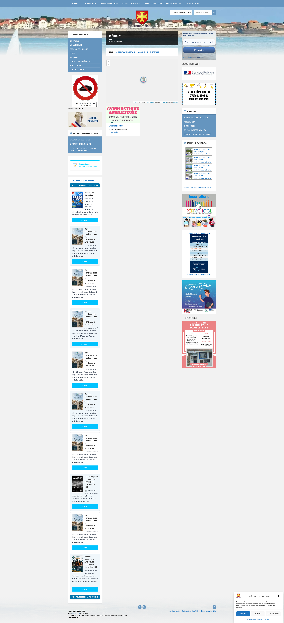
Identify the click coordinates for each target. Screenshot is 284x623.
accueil (111, 41)
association (143, 52)
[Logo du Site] (142, 26)
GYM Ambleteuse (116, 125)
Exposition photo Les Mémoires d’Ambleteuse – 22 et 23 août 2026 (91, 482)
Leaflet (136, 102)
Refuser (257, 614)
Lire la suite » (85, 220)
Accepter (243, 614)
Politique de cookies (251, 619)
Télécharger (201, 154)
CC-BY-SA (164, 102)
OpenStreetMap (149, 102)
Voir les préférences (273, 614)
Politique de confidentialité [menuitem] (208, 611)
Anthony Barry (76, 613)
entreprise (154, 52)
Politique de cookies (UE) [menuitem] (190, 611)
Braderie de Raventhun (89, 194)
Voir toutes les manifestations (85, 185)
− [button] (108, 64)
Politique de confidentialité (263, 619)
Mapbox (175, 102)
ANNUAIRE (119, 41)
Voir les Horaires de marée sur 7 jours (199, 233)
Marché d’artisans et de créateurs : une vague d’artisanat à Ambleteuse (91, 235)
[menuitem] (75, 3)
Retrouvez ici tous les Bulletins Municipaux (197, 188)
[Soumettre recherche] (214, 12)
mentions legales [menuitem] (175, 611)
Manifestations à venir (83, 180)
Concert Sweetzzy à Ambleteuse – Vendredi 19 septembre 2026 (91, 561)
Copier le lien (207, 154)
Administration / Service (125, 52)
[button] (279, 596)
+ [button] (108, 61)
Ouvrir (195, 154)
